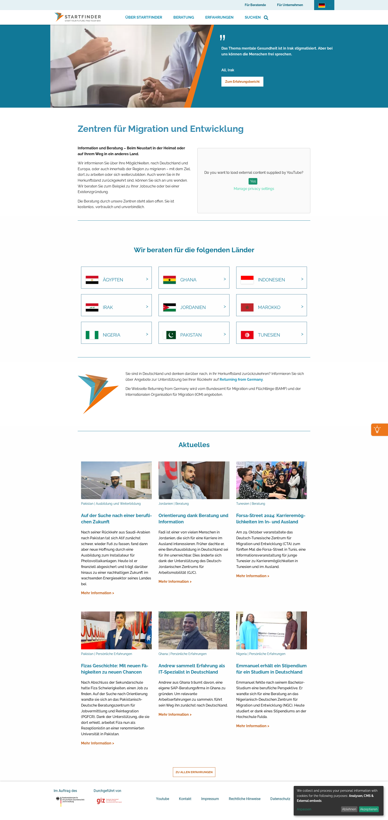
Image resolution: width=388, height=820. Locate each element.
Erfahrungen (219, 17)
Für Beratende (255, 5)
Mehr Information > (97, 593)
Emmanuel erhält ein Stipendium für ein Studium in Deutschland (271, 669)
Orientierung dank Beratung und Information (193, 518)
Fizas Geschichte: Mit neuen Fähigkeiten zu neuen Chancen (114, 669)
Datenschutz (280, 799)
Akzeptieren (368, 809)
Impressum (210, 799)
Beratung (183, 17)
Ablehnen (349, 809)
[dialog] (339, 801)
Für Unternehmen (290, 5)
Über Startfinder (143, 17)
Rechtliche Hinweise (244, 799)
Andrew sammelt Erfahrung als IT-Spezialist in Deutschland (192, 669)
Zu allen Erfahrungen (194, 772)
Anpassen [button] (304, 809)
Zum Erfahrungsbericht (242, 81)
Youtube (162, 799)
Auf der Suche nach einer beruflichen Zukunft (116, 518)
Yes (253, 181)
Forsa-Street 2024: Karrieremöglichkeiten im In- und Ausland (270, 518)
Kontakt (185, 799)
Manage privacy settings (254, 189)
